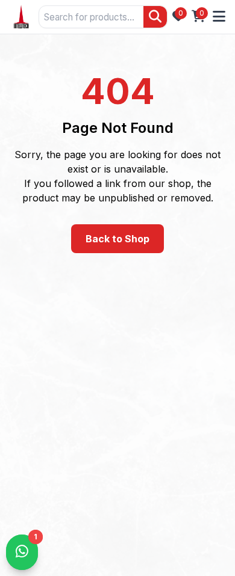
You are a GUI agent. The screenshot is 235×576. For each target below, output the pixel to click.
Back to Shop (117, 239)
